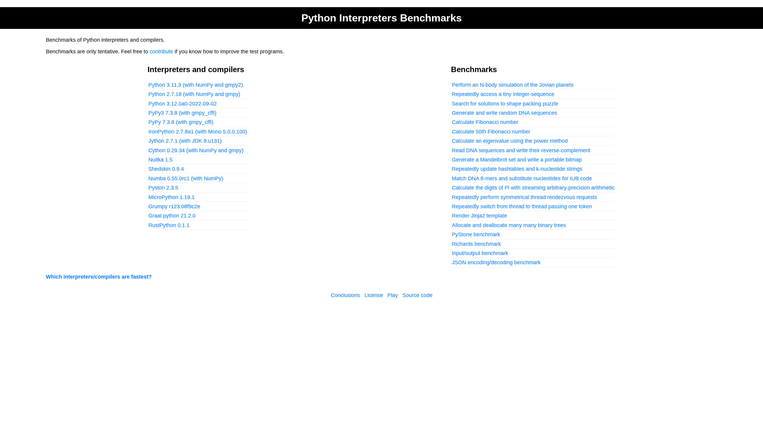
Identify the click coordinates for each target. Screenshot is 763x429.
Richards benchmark (476, 244)
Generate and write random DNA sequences (504, 113)
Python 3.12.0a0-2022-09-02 (182, 104)
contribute (161, 52)
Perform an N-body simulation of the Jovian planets (512, 85)
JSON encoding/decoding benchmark (496, 262)
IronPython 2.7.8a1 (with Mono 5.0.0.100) (197, 132)
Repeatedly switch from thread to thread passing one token (522, 206)
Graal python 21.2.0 (172, 216)
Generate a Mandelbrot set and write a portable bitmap (517, 160)
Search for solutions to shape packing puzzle (505, 104)
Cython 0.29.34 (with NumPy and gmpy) (196, 150)
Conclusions (345, 295)
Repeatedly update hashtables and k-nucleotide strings (517, 169)
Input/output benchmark (480, 253)
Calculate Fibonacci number (485, 122)
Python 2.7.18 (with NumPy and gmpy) (194, 94)
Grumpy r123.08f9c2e (174, 206)
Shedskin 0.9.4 (166, 169)
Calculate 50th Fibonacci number (491, 132)
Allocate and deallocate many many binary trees (509, 225)
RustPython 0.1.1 (169, 225)
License (374, 295)
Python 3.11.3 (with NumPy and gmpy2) (195, 85)
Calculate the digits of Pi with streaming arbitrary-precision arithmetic (533, 188)
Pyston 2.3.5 (163, 188)
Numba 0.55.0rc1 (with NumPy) (185, 178)
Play (392, 295)
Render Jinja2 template (479, 216)
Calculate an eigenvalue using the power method (510, 141)
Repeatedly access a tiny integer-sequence (503, 94)
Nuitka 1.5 (160, 160)
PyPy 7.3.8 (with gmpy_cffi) (180, 122)
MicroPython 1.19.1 (171, 197)
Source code (417, 295)
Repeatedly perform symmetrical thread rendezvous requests (524, 197)
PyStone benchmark (476, 234)
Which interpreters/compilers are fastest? (99, 277)
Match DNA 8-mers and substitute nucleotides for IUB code (522, 178)
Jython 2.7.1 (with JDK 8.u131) (185, 141)
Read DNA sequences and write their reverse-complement (521, 150)
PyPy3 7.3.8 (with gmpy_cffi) (182, 113)
